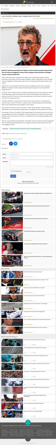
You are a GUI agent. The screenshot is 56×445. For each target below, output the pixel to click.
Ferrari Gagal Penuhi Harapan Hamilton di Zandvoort (36, 218)
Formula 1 (43, 5)
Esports (34, 5)
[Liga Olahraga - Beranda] (28, 2)
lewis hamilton (16, 133)
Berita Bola (5, 430)
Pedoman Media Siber (24, 425)
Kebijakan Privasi (13, 425)
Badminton (23, 5)
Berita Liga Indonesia (15, 435)
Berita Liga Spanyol (15, 432)
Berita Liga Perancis (15, 434)
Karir (40, 425)
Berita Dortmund (41, 432)
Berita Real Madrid (41, 431)
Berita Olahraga (5, 9)
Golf (52, 5)
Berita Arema (30, 434)
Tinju (48, 5)
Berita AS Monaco (41, 435)
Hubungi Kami (34, 425)
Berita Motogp (6, 431)
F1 (24, 344)
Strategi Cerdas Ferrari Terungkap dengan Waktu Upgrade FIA (38, 193)
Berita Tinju (5, 434)
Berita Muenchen (50, 431)
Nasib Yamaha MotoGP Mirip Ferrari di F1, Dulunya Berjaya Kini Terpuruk (38, 257)
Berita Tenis (5, 435)
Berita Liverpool (24, 432)
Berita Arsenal (23, 431)
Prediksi (6, 5)
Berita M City (49, 435)
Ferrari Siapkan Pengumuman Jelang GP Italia (34, 231)
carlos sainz (23, 133)
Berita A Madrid (50, 434)
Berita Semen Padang (32, 432)
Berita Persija (30, 431)
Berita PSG (23, 435)
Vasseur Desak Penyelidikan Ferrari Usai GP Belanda (35, 244)
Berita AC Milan (41, 434)
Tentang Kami (5, 425)
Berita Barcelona (41, 430)
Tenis (38, 5)
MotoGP (18, 5)
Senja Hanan (10, 18)
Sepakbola (11, 5)
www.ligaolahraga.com (29, 443)
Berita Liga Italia (14, 431)
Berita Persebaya (31, 435)
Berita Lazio (49, 430)
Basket (29, 5)
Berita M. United (24, 430)
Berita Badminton (6, 432)
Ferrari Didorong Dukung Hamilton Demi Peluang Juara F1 (37, 206)
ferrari (9, 133)
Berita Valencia (49, 432)
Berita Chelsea (23, 434)
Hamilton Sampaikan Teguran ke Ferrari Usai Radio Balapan (25, 128)
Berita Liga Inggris (14, 430)
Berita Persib (30, 430)
